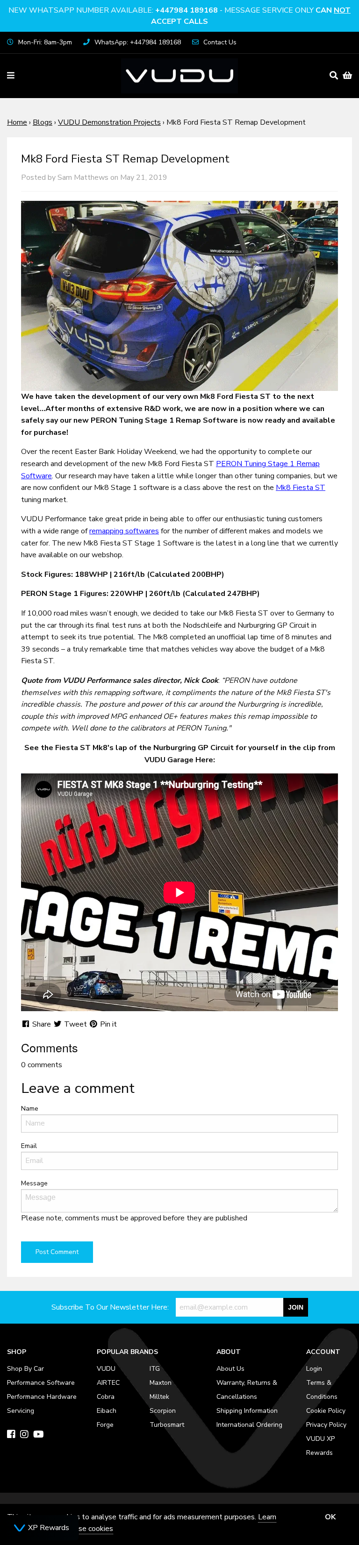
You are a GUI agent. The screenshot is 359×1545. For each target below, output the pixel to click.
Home (17, 122)
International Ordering (249, 1424)
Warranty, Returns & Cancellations (246, 1389)
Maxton (161, 1382)
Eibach (106, 1410)
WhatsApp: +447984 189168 (137, 42)
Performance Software (41, 1382)
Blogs (42, 122)
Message (34, 1183)
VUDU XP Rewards (320, 1445)
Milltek (159, 1396)
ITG (155, 1368)
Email (29, 1145)
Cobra (106, 1396)
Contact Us (220, 42)
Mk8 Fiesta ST (300, 487)
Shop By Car (25, 1368)
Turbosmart (167, 1424)
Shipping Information (247, 1410)
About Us (230, 1368)
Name (29, 1108)
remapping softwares (124, 531)
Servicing (20, 1410)
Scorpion (163, 1410)
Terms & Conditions (321, 1389)
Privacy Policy (326, 1424)
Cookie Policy (325, 1410)
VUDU (106, 1368)
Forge (105, 1424)
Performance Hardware (42, 1396)
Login (314, 1368)
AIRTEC (108, 1382)
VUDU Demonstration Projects (109, 122)
